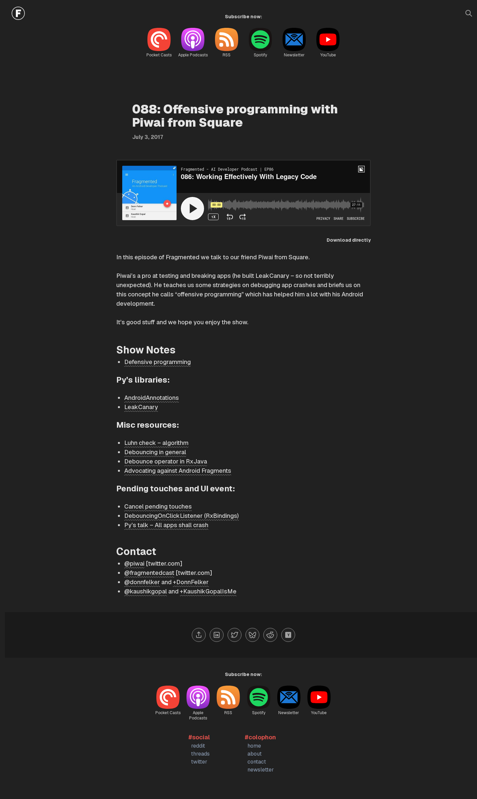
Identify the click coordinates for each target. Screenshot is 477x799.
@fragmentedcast (149, 573)
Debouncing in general (155, 452)
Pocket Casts (159, 55)
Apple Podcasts (193, 55)
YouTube (328, 55)
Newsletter (294, 55)
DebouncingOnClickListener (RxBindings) (181, 516)
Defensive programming (157, 362)
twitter (199, 761)
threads (200, 753)
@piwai (134, 563)
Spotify (260, 55)
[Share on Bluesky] (252, 635)
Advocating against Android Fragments (177, 470)
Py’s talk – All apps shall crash (166, 525)
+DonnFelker (191, 582)
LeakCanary (141, 407)
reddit (198, 745)
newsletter (260, 769)
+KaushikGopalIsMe (208, 591)
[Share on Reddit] (270, 635)
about (254, 753)
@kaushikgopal (145, 591)
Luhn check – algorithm (156, 443)
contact (256, 761)
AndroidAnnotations (151, 397)
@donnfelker (142, 582)
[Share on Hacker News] (288, 635)
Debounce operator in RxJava (165, 461)
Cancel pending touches (158, 506)
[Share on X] (234, 635)
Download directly (349, 240)
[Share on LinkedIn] (217, 635)
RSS (227, 55)
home (254, 745)
